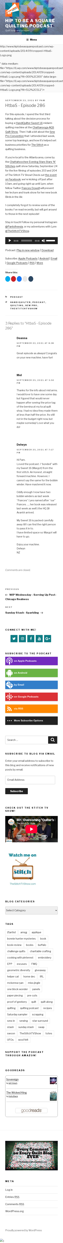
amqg (23, 932)
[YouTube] (39, 638)
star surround (40, 1020)
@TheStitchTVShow (17, 231)
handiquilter (20, 302)
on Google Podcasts (26, 696)
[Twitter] (14, 638)
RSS (32, 263)
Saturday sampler (17, 1014)
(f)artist (11, 932)
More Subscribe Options (28, 720)
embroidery (44, 957)
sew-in (11, 1020)
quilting (17, 305)
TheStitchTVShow (24, 308)
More (40, 263)
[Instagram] (22, 638)
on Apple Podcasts (25, 661)
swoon (11, 1033)
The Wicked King (16, 1092)
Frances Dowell (31, 188)
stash (10, 1027)
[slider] (51, 240)
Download (47, 250)
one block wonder (17, 989)
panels (36, 989)
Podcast (16, 297)
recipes (47, 1008)
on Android (20, 673)
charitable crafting (40, 951)
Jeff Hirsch (13, 1083)
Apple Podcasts (27, 258)
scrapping (37, 1014)
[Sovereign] (53, 1083)
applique (36, 932)
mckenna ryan (15, 982)
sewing (23, 1020)
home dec (29, 976)
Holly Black (13, 1096)
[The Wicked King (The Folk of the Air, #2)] (53, 1099)
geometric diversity (18, 970)
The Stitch (37, 144)
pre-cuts (32, 995)
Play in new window (28, 250)
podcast (38, 302)
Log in (9, 1189)
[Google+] (47, 638)
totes (49, 1033)
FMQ (34, 963)
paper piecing (15, 995)
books (29, 944)
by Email (19, 684)
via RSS (18, 708)
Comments (14, 1204)
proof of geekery (17, 1001)
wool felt (23, 1039)
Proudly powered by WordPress (23, 1230)
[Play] (10, 240)
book (43, 938)
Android (44, 258)
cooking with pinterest (20, 957)
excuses (22, 963)
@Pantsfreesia (14, 226)
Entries (12, 1197)
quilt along (47, 1001)
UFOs (10, 1039)
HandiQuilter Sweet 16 (29, 123)
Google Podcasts (17, 263)
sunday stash (26, 1027)
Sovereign (12, 1079)
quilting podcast (29, 1008)
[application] (31, 240)
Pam (42, 100)
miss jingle (34, 982)
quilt (33, 1001)
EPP (9, 963)
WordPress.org (14, 1211)
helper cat (13, 976)
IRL (42, 976)
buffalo (42, 944)
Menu (33, 39)
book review (14, 944)
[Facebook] (30, 638)
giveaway (40, 970)
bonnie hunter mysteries (21, 938)
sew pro (31, 305)
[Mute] (43, 240)
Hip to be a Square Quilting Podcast (30, 23)
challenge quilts (16, 951)
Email (54, 258)
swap (41, 1027)
